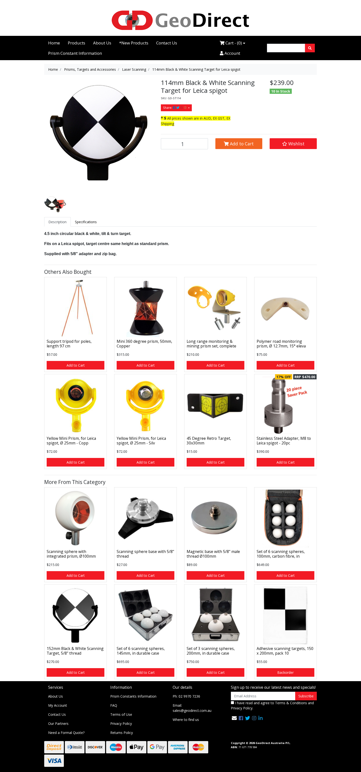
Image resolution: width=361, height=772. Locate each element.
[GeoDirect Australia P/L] (180, 20)
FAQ (113, 705)
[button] (293, 143)
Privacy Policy (121, 723)
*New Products (133, 43)
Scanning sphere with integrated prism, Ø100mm (71, 554)
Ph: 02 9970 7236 (186, 696)
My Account (57, 705)
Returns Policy (121, 732)
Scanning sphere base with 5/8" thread (145, 554)
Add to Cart (241, 144)
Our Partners (58, 723)
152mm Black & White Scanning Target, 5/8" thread (75, 651)
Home (54, 43)
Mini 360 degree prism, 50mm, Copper (144, 344)
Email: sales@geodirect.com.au (192, 708)
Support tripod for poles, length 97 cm (69, 344)
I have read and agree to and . (272, 705)
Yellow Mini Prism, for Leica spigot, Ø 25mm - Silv (141, 441)
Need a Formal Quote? (66, 732)
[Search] (310, 48)
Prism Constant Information (75, 53)
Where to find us (186, 719)
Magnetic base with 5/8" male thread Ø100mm (213, 554)
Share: (168, 108)
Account (231, 53)
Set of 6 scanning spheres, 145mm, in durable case (141, 651)
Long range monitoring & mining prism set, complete (211, 344)
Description (57, 222)
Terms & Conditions (291, 703)
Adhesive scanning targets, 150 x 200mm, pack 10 (285, 651)
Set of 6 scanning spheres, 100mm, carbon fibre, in (281, 554)
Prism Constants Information (133, 696)
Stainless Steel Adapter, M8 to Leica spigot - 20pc (284, 441)
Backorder (285, 672)
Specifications (86, 222)
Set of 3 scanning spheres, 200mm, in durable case (211, 651)
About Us (102, 43)
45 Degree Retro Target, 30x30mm (209, 441)
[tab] (57, 222)
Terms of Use (121, 714)
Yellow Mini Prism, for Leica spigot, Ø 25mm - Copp (71, 441)
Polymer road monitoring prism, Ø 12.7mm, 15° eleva (281, 344)
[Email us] (234, 718)
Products (76, 43)
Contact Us (166, 43)
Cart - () (233, 43)
